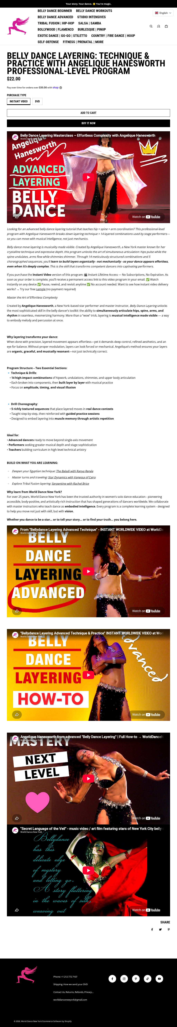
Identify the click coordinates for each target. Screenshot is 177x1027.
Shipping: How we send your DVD (70, 984)
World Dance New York (31, 1021)
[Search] (151, 26)
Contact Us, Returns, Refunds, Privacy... (73, 992)
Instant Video (19, 101)
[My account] (158, 26)
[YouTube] (159, 979)
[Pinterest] (136, 979)
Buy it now (88, 123)
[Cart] (166, 26)
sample (41, 289)
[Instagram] (124, 979)
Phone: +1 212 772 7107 (65, 976)
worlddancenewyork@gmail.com (70, 999)
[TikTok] (147, 979)
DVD (37, 101)
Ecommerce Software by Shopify (57, 1021)
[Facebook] (112, 979)
